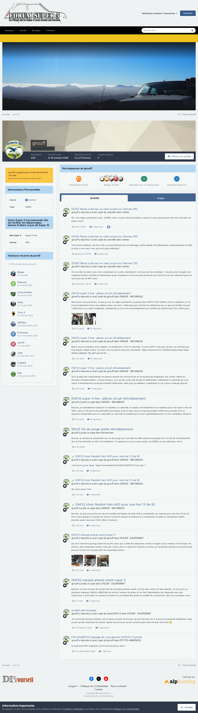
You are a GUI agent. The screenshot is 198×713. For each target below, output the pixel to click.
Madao (20, 272)
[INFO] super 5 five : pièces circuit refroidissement (101, 293)
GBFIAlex (21, 322)
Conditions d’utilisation (73, 709)
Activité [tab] (94, 198)
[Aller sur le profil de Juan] (13, 354)
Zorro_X (21, 312)
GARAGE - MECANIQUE (131, 296)
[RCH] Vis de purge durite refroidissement (102, 429)
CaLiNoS (21, 363)
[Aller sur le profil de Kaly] (13, 374)
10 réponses (95, 328)
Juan (19, 353)
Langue (72, 686)
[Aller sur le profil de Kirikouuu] (13, 283)
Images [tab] (161, 198)
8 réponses (97, 226)
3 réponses (94, 470)
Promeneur (22, 332)
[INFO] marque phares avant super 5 (93, 534)
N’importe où (179, 30)
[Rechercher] (192, 30)
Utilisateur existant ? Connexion (159, 13)
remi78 (20, 342)
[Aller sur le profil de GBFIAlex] (13, 324)
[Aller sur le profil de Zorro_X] (13, 314)
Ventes (125, 212)
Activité (22, 30)
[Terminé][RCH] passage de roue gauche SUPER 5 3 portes (106, 637)
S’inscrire (187, 13)
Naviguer (9, 30)
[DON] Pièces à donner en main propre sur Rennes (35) (104, 209)
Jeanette (111, 212)
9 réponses (103, 627)
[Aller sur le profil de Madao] (13, 273)
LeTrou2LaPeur (24, 292)
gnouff (74, 212)
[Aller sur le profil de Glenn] (13, 303)
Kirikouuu (22, 282)
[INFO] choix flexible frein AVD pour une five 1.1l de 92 (107, 456)
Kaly (19, 373)
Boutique (36, 30)
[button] (185, 76)
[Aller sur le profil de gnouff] (66, 211)
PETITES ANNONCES (130, 640)
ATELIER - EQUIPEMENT (132, 538)
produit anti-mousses (83, 610)
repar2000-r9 (114, 613)
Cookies (98, 689)
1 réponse (106, 651)
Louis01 (189, 106)
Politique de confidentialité (94, 686)
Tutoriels (50, 30)
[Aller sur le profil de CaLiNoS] (13, 364)
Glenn (20, 302)
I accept (187, 707)
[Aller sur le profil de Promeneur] (13, 334)
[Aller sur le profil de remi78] (13, 344)
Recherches (107, 432)
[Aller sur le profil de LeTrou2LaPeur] (13, 293)
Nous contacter (119, 686)
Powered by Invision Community (98, 696)
